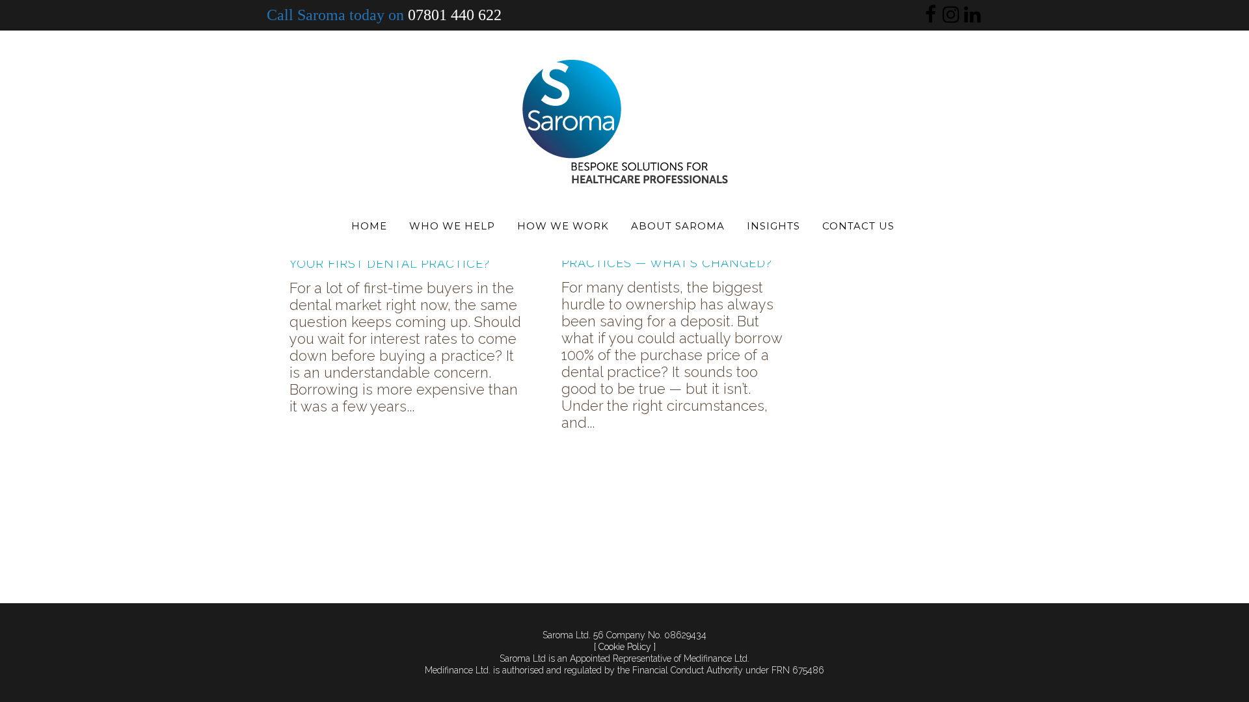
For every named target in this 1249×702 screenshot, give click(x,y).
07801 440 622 (455, 14)
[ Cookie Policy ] (625, 647)
